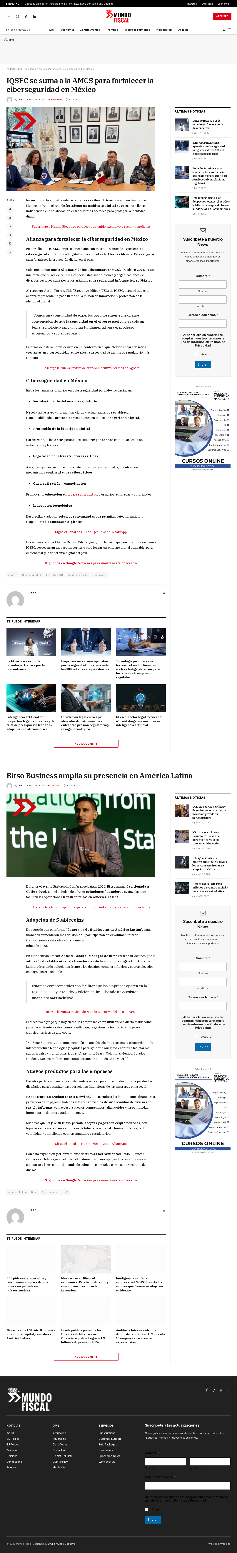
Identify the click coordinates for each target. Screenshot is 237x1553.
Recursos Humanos (137, 29)
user (20, 99)
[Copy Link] (10, 252)
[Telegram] (10, 235)
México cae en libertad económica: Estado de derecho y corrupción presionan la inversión (85, 1284)
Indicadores (164, 29)
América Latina (17, 1192)
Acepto (206, 354)
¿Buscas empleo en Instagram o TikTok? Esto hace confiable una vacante (69, 3)
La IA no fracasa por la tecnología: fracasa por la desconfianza (25, 665)
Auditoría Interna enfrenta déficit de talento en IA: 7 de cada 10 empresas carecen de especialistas (140, 1336)
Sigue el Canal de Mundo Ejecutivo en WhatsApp (91, 532)
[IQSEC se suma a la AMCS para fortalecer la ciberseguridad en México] (80, 189)
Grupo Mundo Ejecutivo (61, 1543)
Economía (223, 3)
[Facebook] (10, 209)
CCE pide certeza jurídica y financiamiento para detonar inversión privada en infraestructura (28, 1284)
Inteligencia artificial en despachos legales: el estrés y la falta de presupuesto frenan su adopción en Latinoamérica (30, 723)
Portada (10, 69)
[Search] (224, 30)
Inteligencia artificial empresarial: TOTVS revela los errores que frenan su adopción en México (139, 1284)
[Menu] (229, 30)
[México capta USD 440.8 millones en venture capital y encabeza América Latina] (31, 1311)
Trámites (192, 3)
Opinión (183, 29)
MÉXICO (58, 574)
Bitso (34, 1192)
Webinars (222, 16)
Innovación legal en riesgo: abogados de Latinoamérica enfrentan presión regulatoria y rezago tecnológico (85, 723)
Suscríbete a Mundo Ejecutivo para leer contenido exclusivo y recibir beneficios (91, 227)
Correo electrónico (203, 315)
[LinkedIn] (10, 226)
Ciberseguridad (31, 574)
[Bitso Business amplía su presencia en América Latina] (80, 876)
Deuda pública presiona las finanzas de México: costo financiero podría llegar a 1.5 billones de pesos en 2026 (83, 1336)
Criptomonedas (51, 1192)
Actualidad (55, 99)
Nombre (203, 291)
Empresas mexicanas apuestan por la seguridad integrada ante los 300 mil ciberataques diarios (85, 665)
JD (47, 574)
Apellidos (202, 306)
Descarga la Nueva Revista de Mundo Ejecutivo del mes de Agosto (90, 368)
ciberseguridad (80, 494)
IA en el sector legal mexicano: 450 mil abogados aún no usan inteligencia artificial (139, 721)
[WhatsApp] (10, 243)
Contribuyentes (90, 29)
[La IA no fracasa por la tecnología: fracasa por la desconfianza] (31, 642)
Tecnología (100, 574)
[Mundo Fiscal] (118, 16)
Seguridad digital (78, 574)
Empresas (207, 3)
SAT (52, 29)
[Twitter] (10, 218)
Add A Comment (86, 743)
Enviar (203, 364)
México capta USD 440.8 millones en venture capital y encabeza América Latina (31, 1334)
